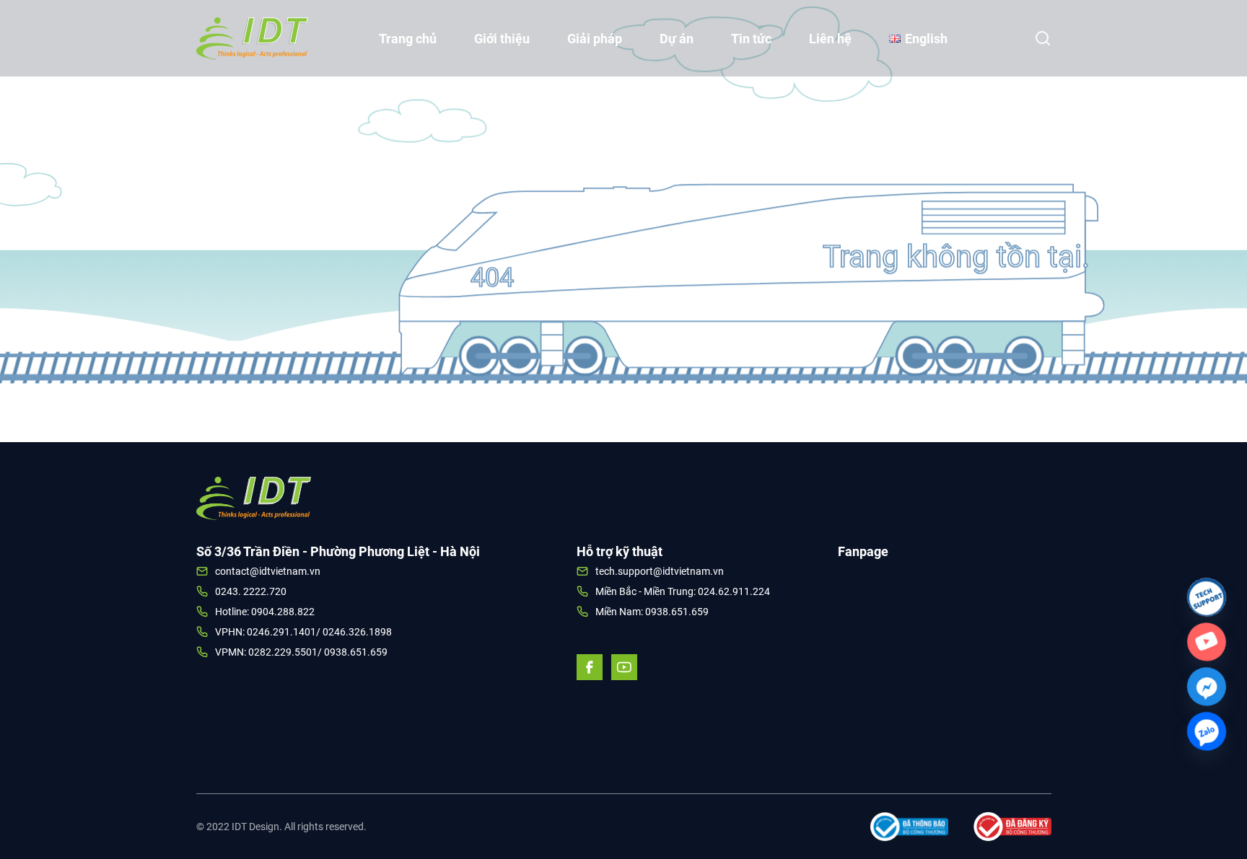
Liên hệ (830, 38)
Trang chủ (408, 38)
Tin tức (751, 38)
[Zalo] (1206, 731)
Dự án (676, 38)
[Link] (1206, 597)
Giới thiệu (502, 38)
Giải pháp (594, 38)
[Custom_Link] (1206, 641)
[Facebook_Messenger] (1206, 686)
